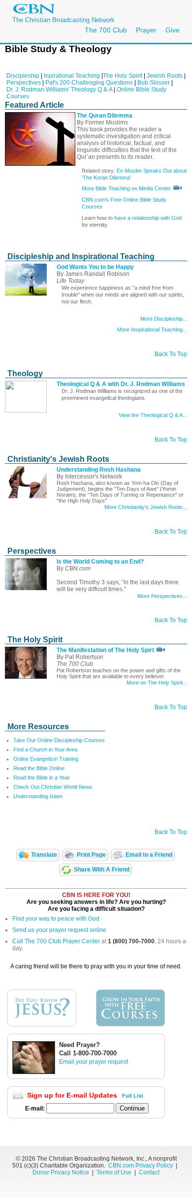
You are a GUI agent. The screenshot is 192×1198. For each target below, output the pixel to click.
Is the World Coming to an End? (100, 561)
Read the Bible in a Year (41, 777)
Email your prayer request (93, 1061)
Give (172, 30)
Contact (149, 1172)
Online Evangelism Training (45, 759)
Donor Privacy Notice (60, 1172)
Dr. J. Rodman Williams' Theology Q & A (59, 89)
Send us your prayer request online (59, 930)
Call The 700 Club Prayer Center (56, 941)
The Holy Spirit (122, 75)
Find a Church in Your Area (45, 749)
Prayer (146, 30)
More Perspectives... (162, 596)
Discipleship (22, 75)
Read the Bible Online (38, 768)
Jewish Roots (165, 75)
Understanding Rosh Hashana (99, 469)
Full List (132, 1096)
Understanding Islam (38, 796)
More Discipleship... (163, 319)
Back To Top (171, 354)
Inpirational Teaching (72, 75)
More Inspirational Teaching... (152, 329)
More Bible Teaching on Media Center (127, 188)
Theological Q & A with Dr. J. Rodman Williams (121, 384)
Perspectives (23, 82)
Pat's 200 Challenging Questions (89, 82)
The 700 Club (106, 30)
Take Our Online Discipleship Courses (59, 740)
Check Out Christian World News (53, 787)
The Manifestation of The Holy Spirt (105, 650)
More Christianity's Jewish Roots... (145, 507)
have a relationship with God (148, 218)
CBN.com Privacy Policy (140, 1165)
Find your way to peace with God (55, 918)
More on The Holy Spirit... (157, 683)
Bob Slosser (153, 82)
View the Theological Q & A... (153, 415)
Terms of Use (114, 1172)
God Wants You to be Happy (95, 267)
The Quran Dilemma (104, 115)
